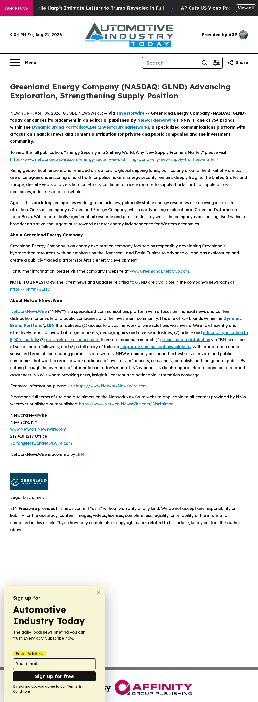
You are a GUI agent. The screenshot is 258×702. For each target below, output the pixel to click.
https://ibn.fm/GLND (30, 289)
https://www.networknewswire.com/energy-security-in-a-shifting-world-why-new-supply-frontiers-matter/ (114, 159)
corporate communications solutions (155, 346)
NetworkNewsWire (156, 120)
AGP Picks (16, 8)
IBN (80, 454)
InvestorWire (130, 113)
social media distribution (186, 339)
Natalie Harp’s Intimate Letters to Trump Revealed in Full (96, 8)
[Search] (204, 62)
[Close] (98, 592)
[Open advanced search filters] (216, 62)
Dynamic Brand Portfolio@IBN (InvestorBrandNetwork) (90, 127)
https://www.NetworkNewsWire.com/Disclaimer (126, 404)
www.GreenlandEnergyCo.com (159, 271)
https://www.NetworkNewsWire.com (111, 385)
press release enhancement (73, 339)
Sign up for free (54, 676)
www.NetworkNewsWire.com (38, 429)
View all (246, 7)
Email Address (29, 653)
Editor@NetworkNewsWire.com (41, 443)
